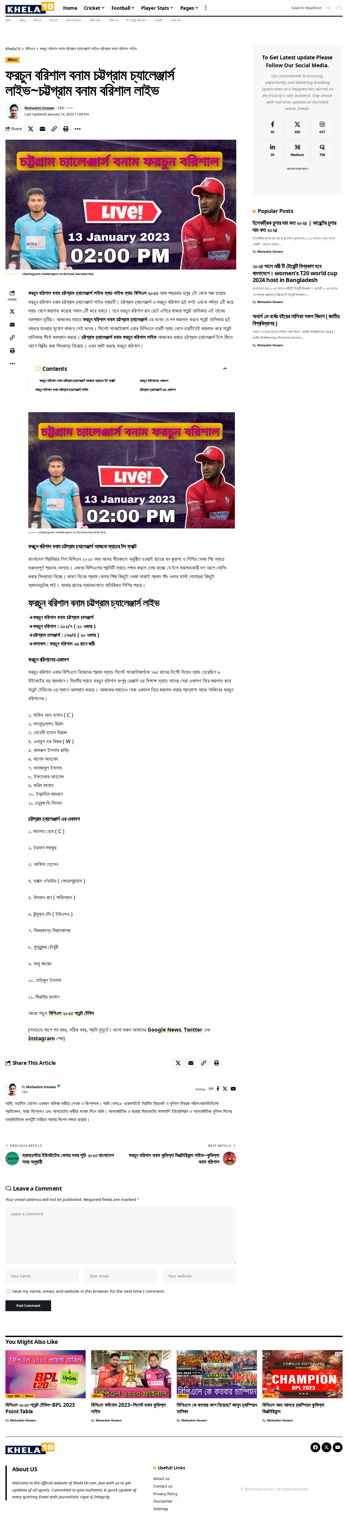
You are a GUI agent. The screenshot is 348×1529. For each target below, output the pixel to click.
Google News (164, 1029)
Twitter (193, 1029)
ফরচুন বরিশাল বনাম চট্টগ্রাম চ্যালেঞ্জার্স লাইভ (61, 389)
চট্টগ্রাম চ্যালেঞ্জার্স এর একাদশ (157, 389)
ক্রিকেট (53, 20)
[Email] (42, 128)
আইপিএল (114, 20)
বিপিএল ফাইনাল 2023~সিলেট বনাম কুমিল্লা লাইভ (128, 1408)
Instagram (41, 1038)
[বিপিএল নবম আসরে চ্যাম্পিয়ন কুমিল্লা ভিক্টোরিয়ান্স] (302, 1374)
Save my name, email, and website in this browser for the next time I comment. (88, 1291)
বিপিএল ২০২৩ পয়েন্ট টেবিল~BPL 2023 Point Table (40, 1408)
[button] (206, 7)
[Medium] (297, 150)
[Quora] (322, 150)
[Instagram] (322, 128)
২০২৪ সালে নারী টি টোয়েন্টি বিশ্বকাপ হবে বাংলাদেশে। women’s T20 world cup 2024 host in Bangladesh (295, 273)
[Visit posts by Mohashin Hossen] (13, 111)
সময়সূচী (158, 20)
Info (23, 20)
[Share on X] (30, 128)
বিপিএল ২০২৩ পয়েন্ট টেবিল (71, 1013)
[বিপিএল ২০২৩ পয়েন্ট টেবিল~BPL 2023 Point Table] (45, 1374)
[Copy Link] (54, 128)
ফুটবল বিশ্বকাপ (73, 20)
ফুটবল (8, 20)
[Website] (211, 1089)
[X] (225, 1089)
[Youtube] (338, 1447)
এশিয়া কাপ (175, 20)
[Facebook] (218, 1089)
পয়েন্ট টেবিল (14, 1396)
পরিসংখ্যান (95, 20)
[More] (77, 128)
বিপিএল (37, 20)
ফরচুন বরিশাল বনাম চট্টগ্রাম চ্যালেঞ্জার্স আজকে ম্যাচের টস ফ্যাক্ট (77, 380)
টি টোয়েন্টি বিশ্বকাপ (136, 20)
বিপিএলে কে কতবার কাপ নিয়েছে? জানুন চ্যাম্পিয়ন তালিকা (217, 1408)
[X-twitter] (326, 1447)
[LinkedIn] (272, 150)
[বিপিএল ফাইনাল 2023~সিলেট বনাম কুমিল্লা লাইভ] (131, 1374)
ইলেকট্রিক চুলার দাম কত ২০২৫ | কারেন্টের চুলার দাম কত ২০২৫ (294, 226)
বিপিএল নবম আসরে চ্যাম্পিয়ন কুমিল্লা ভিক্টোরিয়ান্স (293, 1408)
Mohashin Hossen (39, 107)
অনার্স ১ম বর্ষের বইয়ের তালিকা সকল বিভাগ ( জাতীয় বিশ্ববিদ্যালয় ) (296, 319)
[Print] (65, 128)
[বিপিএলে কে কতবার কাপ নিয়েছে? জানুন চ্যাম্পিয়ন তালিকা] (217, 1374)
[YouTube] (233, 1089)
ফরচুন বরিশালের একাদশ (154, 380)
